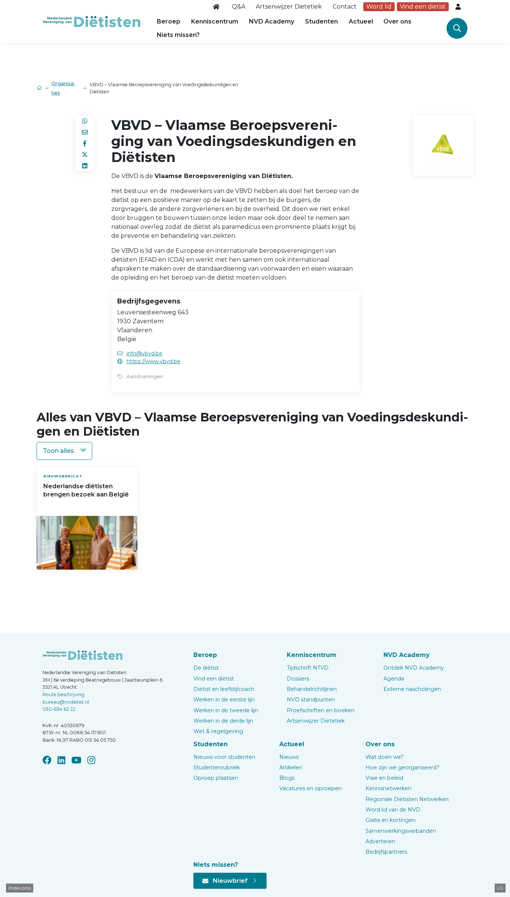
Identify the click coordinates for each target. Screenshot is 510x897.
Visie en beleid (384, 778)
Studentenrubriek (216, 767)
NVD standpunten (311, 699)
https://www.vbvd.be (153, 361)
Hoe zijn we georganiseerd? (402, 767)
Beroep (168, 21)
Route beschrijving (63, 694)
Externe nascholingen (412, 689)
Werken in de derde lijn (223, 720)
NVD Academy (271, 21)
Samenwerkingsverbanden (401, 831)
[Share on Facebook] (84, 143)
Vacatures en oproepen (310, 788)
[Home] (217, 7)
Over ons (397, 21)
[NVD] (91, 21)
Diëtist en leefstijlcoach (223, 689)
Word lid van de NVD (393, 809)
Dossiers (298, 678)
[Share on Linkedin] (84, 165)
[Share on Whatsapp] (84, 121)
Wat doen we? (385, 757)
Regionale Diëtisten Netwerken (407, 799)
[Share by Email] (84, 132)
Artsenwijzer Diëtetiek (289, 6)
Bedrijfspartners (386, 851)
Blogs (287, 778)
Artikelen (290, 767)
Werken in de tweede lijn (225, 710)
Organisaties (63, 88)
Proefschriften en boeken (321, 710)
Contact (345, 6)
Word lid (379, 6)
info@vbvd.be (144, 353)
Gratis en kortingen (391, 820)
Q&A (238, 6)
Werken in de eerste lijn (224, 699)
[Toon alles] (64, 451)
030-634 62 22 (59, 709)
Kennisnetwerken (388, 788)
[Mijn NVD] (459, 7)
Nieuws (289, 757)
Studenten (321, 21)
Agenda (393, 678)
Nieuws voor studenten (224, 757)
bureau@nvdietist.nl (66, 702)
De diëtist (206, 667)
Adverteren (380, 841)
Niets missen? (178, 34)
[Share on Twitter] (84, 154)
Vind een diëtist (423, 6)
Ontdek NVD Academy (413, 667)
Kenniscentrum (214, 21)
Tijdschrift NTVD (308, 667)
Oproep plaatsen (215, 778)
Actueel (361, 21)
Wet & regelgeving (218, 731)
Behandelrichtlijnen (312, 689)
